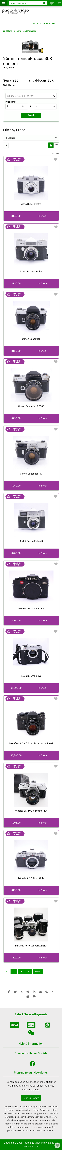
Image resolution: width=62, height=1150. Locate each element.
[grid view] (50, 145)
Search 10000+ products (19, 3)
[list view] (56, 145)
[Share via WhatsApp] (53, 991)
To (31, 106)
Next (37, 971)
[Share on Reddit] (28, 991)
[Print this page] (34, 996)
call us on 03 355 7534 (44, 23)
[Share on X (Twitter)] (21, 991)
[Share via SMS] (47, 991)
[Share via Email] (40, 991)
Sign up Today (31, 1098)
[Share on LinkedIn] (34, 991)
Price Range (10, 102)
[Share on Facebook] (9, 991)
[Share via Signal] (28, 996)
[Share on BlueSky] (15, 991)
